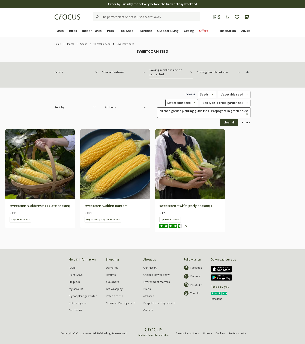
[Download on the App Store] (220, 269)
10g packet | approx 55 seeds (103, 219)
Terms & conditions (188, 333)
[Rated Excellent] (219, 293)
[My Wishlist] (237, 17)
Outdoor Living (168, 31)
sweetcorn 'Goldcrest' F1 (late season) (40, 206)
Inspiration (228, 31)
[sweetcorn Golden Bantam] (115, 164)
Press (147, 289)
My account (76, 289)
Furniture (145, 31)
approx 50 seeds (20, 219)
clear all (229, 122)
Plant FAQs (76, 274)
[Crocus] (67, 17)
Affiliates (148, 296)
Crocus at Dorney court (120, 303)
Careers (148, 310)
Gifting (189, 31)
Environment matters (156, 282)
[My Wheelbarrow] (247, 17)
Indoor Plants (92, 31)
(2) (185, 226)
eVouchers (112, 282)
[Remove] (211, 94)
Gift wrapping (114, 289)
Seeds (83, 43)
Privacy (207, 333)
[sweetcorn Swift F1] (190, 164)
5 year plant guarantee (83, 296)
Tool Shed (126, 31)
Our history (150, 267)
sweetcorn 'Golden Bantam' (106, 206)
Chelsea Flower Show (156, 274)
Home (58, 43)
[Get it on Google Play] (220, 277)
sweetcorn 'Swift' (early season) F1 (187, 206)
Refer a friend (114, 296)
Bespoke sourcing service (159, 303)
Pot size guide (78, 303)
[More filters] (247, 72)
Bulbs (73, 31)
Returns (111, 274)
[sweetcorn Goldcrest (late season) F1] (40, 164)
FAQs (72, 267)
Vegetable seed (102, 43)
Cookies (220, 333)
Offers (203, 31)
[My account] (227, 17)
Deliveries (112, 267)
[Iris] (216, 17)
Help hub (74, 282)
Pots (110, 31)
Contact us (75, 310)
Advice (245, 31)
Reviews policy (238, 333)
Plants (59, 31)
